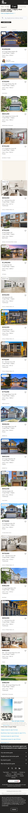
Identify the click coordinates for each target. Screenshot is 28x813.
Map (15, 6)
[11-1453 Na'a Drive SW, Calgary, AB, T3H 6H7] (14, 616)
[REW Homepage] (4, 2)
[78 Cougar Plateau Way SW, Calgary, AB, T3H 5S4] (14, 80)
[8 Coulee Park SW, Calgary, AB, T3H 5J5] (14, 261)
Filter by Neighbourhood (7, 13)
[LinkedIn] (19, 768)
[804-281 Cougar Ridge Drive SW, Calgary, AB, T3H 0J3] (14, 649)
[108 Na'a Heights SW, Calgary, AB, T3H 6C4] (14, 487)
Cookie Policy (5, 805)
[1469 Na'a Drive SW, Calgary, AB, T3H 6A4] (14, 325)
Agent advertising (18, 774)
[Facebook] (8, 768)
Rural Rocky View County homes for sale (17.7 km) (14, 733)
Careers (22, 775)
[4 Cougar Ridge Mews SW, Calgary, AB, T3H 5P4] (14, 584)
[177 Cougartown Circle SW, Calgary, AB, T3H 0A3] (14, 144)
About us (9, 774)
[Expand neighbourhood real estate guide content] (14, 756)
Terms (19, 786)
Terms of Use (6, 725)
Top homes (6, 772)
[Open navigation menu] (25, 2)
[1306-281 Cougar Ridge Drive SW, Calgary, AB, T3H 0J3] (14, 681)
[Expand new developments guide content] (14, 763)
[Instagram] (15, 768)
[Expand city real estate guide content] (14, 752)
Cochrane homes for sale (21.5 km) (10, 736)
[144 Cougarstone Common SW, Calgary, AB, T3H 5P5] (14, 112)
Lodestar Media (17, 784)
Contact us (22, 772)
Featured (3, 27)
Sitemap (13, 777)
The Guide (14, 772)
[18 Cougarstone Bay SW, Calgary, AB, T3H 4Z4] (14, 519)
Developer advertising (11, 775)
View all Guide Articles (18, 721)
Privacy (14, 786)
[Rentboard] (16, 781)
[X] (12, 768)
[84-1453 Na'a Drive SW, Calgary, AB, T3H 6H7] (14, 358)
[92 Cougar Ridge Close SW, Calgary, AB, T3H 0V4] (14, 422)
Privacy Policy (7, 802)
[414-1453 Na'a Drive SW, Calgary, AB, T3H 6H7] (14, 552)
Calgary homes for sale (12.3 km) (9, 729)
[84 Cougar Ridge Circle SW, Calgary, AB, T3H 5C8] (14, 390)
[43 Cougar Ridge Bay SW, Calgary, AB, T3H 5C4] (14, 455)
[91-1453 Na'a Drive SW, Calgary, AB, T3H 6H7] (14, 196)
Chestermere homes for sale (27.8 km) (11, 739)
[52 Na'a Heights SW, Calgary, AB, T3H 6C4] (14, 228)
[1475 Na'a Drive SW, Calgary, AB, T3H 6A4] (14, 293)
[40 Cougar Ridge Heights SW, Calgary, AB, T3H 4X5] (14, 47)
